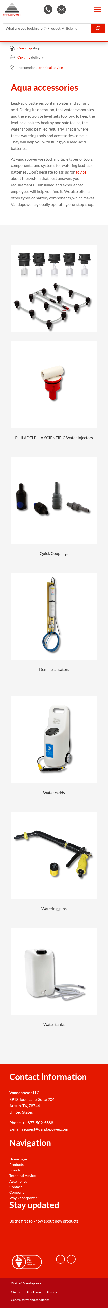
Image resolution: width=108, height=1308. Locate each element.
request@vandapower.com (45, 1129)
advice (80, 171)
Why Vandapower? (24, 1198)
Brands (14, 1170)
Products (16, 1164)
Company (16, 1192)
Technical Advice (22, 1175)
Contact (15, 1187)
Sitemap (16, 1292)
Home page (18, 1159)
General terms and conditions (30, 1300)
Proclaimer (34, 1292)
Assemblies (18, 1181)
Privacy (52, 1292)
